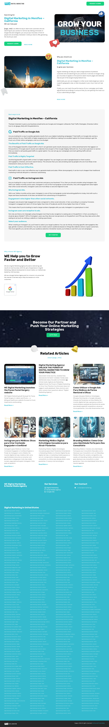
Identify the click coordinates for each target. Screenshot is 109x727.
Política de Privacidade (98, 723)
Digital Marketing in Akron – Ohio (88, 629)
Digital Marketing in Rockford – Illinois (63, 599)
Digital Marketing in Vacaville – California (89, 520)
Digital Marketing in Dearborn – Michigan (38, 537)
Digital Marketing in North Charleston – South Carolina (40, 565)
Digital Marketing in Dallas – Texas (62, 708)
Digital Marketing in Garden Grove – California (38, 619)
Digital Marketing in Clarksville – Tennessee (64, 619)
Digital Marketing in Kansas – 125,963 (89, 574)
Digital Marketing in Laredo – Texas (10, 661)
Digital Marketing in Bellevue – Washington (38, 604)
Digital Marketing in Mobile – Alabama (37, 629)
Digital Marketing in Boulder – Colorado (63, 523)
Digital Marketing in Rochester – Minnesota (64, 567)
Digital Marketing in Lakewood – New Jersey (12, 592)
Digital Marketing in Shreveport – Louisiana (64, 626)
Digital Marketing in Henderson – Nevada (63, 678)
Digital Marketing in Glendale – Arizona (11, 658)
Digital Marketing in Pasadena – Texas (63, 602)
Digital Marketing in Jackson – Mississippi (64, 604)
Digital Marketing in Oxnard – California (11, 641)
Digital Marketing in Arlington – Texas (37, 683)
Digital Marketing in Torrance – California (37, 597)
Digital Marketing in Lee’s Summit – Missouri (39, 520)
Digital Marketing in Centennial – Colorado (64, 533)
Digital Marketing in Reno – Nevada (36, 663)
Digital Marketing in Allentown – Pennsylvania (64, 574)
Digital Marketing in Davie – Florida (10, 525)
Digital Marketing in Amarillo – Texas (88, 639)
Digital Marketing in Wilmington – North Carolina (65, 565)
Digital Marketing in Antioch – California (63, 555)
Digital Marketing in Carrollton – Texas (63, 582)
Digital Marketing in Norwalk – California (11, 510)
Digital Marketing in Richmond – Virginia (37, 653)
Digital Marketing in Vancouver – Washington (38, 631)
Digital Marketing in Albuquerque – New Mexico (90, 693)
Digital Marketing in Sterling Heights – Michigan (91, 582)
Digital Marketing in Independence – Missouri (39, 570)
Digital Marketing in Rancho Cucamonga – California (40, 621)
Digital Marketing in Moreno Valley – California (90, 646)
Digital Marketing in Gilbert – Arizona (88, 663)
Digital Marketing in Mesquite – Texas (37, 599)
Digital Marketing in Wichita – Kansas (63, 683)
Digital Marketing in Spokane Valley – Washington (91, 528)
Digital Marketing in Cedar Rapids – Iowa (89, 587)
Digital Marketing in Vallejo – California (89, 572)
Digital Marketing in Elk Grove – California (63, 624)
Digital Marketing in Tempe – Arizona (88, 626)
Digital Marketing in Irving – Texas (88, 658)
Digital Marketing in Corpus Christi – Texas (90, 676)
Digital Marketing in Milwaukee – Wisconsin (12, 695)
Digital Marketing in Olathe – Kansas (11, 597)
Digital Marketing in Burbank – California (89, 525)
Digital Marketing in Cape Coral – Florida (89, 641)
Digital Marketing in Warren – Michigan (37, 592)
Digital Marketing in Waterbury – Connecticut (12, 552)
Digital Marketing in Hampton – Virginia (89, 589)
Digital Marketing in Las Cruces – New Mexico (90, 547)
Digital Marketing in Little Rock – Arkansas (38, 641)
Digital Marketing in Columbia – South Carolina (39, 589)
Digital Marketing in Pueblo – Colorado (89, 545)
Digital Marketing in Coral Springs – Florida (38, 582)
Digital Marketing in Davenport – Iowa (89, 513)
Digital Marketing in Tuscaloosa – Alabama (38, 510)
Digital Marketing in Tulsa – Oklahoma (11, 686)
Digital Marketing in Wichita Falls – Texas (63, 520)
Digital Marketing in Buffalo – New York (37, 666)
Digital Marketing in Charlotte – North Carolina (90, 703)
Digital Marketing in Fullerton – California (38, 594)
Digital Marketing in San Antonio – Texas (11, 710)
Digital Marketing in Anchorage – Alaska (63, 668)
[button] (79, 28)
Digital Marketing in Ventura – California (89, 540)
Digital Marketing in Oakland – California (63, 686)
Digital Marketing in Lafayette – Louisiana (12, 570)
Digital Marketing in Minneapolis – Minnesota (39, 686)
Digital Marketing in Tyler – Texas (62, 535)
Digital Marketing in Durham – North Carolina (38, 668)
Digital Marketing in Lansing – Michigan (63, 547)
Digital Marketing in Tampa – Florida (88, 681)
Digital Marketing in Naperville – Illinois (89, 602)
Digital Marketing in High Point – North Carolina (13, 555)
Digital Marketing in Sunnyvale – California (12, 609)
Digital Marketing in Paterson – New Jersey (12, 614)
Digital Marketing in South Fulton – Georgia (64, 537)
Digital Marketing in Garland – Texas (62, 656)
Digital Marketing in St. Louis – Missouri (37, 671)
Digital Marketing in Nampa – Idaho (11, 530)
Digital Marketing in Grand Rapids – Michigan (64, 636)
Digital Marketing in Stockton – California (38, 678)
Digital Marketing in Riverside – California (64, 676)
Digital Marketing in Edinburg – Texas (11, 520)
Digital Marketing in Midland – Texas (11, 582)
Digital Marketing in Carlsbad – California (89, 555)
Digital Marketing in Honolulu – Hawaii (89, 678)
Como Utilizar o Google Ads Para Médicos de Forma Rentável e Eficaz (87, 390)
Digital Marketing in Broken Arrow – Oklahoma (13, 560)
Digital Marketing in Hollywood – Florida (89, 607)
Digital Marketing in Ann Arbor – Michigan (89, 567)
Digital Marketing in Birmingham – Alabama (90, 636)
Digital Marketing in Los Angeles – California (38, 713)
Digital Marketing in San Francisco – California (64, 703)
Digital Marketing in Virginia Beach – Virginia (38, 688)
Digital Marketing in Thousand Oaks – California (39, 574)
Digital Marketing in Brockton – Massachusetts (39, 528)
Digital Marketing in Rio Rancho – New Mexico (64, 528)
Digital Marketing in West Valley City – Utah (64, 592)
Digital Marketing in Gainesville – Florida (12, 594)
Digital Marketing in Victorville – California (38, 587)
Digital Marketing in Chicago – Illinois (11, 713)
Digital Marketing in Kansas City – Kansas (38, 609)
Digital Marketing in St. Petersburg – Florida (38, 661)
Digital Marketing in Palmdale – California (12, 616)
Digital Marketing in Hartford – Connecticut (38, 567)
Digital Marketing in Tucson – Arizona (37, 693)
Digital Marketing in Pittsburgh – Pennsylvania (90, 671)
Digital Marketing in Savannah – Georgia (11, 599)
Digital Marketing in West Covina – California (12, 535)
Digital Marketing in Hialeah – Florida (37, 651)
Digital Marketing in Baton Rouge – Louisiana (64, 651)
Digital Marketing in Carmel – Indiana (89, 510)
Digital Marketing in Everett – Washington (38, 542)
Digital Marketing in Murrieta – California (37, 550)
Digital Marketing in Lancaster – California (12, 619)
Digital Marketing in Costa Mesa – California (12, 542)
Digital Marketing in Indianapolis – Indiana (12, 705)
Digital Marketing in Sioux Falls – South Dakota (39, 634)
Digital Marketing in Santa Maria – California (38, 540)
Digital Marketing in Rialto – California (89, 523)
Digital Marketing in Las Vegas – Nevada (63, 698)
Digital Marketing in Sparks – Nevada (63, 540)
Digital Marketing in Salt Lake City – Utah (37, 639)
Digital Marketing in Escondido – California (12, 607)
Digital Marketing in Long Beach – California (12, 688)
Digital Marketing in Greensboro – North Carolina (65, 671)
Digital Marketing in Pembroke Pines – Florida (64, 616)
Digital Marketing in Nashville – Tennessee (64, 700)
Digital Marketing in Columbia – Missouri (12, 579)
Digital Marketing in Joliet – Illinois (88, 604)
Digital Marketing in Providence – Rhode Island (13, 631)
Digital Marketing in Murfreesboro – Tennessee (90, 612)
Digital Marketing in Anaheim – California (12, 681)
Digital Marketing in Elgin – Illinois (36, 552)
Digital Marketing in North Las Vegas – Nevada (13, 666)
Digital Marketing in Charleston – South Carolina (39, 607)
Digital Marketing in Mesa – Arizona (88, 691)
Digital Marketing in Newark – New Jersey (38, 673)
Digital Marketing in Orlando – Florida (11, 676)
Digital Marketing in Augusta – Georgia (63, 639)
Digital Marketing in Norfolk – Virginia (11, 656)
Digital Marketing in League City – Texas (63, 557)
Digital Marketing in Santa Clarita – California (12, 653)
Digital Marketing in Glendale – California (63, 631)
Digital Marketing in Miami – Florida (88, 686)
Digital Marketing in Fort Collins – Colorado (38, 616)
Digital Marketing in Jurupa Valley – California (38, 533)
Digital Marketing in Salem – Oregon (11, 624)
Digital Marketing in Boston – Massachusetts (90, 698)
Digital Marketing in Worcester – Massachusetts (39, 644)
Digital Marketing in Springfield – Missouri (90, 616)
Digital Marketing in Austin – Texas (10, 708)
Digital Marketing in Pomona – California (37, 602)
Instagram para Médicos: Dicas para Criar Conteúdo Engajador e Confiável (20, 443)
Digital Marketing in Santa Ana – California (38, 676)
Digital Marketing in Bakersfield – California (90, 683)
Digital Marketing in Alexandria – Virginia (63, 609)
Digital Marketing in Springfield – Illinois (89, 550)
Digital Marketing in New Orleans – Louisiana (64, 681)
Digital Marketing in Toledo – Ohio (10, 663)
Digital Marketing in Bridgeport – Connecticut (12, 602)
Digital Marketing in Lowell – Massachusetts (64, 552)
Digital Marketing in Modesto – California (89, 649)
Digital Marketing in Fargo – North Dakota (89, 577)
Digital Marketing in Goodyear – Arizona (11, 518)
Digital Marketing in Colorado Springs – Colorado (91, 688)
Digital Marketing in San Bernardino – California (91, 651)
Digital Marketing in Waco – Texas (88, 592)
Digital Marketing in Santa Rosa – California (64, 621)
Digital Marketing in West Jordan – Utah (89, 560)
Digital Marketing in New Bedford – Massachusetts (40, 513)
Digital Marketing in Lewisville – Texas (11, 550)
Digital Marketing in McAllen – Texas (62, 597)
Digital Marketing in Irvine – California (89, 673)
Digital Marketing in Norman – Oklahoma (89, 579)
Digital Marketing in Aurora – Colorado (11, 683)
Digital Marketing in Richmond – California (90, 557)
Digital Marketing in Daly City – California (63, 515)
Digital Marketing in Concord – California (63, 572)
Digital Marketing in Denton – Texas (88, 599)
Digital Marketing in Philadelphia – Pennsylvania (39, 710)
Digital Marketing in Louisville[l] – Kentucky (90, 695)
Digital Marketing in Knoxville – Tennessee (90, 631)
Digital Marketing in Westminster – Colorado (38, 555)
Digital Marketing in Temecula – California (63, 542)
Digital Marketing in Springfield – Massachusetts (91, 609)
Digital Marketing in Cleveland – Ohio (37, 681)
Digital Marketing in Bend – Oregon (36, 518)
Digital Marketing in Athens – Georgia (63, 579)
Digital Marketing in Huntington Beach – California (65, 634)
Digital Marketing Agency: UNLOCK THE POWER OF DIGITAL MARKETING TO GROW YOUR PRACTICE (54, 369)
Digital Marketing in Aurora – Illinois (88, 624)
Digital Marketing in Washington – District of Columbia (14, 700)
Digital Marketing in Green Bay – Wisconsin (90, 533)
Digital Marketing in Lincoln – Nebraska (11, 671)
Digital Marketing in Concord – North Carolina (12, 537)
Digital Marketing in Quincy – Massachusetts (12, 515)
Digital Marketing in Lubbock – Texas (63, 661)
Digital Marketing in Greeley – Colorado (89, 537)
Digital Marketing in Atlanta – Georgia (37, 691)
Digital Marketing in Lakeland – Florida (11, 557)
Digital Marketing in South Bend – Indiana (38, 523)
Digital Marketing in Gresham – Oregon (63, 550)
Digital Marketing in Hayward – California (63, 614)
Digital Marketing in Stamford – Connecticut (64, 587)
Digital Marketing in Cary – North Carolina (89, 621)
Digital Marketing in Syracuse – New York (89, 597)
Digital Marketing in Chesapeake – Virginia (64, 658)
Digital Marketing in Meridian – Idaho (11, 577)
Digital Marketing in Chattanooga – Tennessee (38, 626)
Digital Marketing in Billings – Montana (11, 565)
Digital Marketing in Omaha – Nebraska (11, 691)
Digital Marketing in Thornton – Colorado (63, 594)
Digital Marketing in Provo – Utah (88, 552)
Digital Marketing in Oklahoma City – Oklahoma (90, 700)
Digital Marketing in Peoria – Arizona (11, 634)
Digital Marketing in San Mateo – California (64, 518)
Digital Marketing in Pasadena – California (12, 587)
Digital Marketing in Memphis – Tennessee (64, 695)
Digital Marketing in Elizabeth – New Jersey (90, 584)
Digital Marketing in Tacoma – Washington (12, 651)
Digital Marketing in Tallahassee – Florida (89, 634)
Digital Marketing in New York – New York (63, 713)
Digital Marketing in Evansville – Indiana (63, 560)
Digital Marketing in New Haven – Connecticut (64, 584)
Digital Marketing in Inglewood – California (64, 525)
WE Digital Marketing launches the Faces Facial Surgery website (19, 390)
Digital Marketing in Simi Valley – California (38, 577)
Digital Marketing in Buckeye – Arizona (89, 515)
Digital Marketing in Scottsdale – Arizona (89, 656)
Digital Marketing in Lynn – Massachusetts (12, 513)
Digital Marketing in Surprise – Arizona (11, 604)
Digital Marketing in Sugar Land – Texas (11, 540)
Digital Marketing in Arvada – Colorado (11, 572)
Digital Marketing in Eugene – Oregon (11, 621)
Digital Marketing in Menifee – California (37, 530)
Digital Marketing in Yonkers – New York (89, 644)
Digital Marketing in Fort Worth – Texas (63, 705)
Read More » (8, 405)
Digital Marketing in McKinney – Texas (63, 641)
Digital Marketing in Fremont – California (63, 653)
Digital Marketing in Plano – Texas (88, 668)
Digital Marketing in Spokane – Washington (90, 653)
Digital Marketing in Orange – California (11, 589)
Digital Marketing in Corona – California (37, 614)
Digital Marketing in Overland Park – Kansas (12, 636)
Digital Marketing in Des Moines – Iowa (11, 649)
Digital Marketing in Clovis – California (89, 570)
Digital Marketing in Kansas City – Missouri (64, 691)
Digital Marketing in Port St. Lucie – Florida (64, 649)
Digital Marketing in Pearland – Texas (63, 577)
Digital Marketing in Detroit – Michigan (11, 698)
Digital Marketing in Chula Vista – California (64, 666)
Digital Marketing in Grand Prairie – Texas (38, 636)
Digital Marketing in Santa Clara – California (38, 579)
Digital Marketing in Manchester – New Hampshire (39, 557)
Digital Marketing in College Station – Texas (12, 567)
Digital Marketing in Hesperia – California (63, 513)
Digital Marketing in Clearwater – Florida (11, 562)
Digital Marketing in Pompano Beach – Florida (12, 545)
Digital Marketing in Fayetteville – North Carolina (65, 644)
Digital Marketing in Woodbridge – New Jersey (12, 523)
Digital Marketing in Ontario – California (37, 624)
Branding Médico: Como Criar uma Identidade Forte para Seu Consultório (89, 443)
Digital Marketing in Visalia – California (89, 594)
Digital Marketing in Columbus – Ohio (37, 705)
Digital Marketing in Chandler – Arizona (89, 666)
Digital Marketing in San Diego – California (89, 708)
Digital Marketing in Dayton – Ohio (62, 589)
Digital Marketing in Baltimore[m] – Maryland (38, 695)
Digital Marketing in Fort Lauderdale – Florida (12, 626)
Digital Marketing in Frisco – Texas (36, 646)
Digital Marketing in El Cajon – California (11, 528)
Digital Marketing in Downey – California (37, 545)
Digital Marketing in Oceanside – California (90, 619)
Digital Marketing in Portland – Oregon (37, 698)
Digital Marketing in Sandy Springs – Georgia (38, 535)
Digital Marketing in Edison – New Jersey (89, 535)
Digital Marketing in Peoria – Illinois (62, 545)
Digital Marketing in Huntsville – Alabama (38, 649)
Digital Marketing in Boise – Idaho (36, 656)
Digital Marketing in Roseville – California (63, 607)
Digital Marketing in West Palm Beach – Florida (90, 562)
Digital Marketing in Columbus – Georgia (12, 644)
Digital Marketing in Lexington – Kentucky (12, 678)
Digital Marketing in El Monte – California (12, 533)
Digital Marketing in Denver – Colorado (11, 703)
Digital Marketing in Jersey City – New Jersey (12, 668)
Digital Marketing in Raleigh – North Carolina (64, 688)
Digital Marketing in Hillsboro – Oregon (63, 530)
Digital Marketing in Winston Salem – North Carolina (40, 658)
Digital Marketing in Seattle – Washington (38, 703)
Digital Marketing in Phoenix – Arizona (63, 710)
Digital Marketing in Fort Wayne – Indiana (89, 661)
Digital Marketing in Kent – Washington (11, 584)
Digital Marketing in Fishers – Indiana (37, 515)
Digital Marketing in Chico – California (89, 518)
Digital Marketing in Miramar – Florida (37, 584)
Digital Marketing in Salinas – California (89, 614)
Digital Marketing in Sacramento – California (12, 693)
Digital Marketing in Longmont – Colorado (63, 510)
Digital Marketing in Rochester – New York (12, 646)
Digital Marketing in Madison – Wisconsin (64, 663)
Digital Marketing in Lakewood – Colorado (37, 612)
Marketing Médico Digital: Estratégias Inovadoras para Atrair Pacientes (53, 443)
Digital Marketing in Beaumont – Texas (37, 547)
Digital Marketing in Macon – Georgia (63, 612)
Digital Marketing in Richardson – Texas (37, 560)
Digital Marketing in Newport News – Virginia (12, 629)
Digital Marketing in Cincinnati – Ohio (63, 673)
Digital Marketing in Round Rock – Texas (37, 572)
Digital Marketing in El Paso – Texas (36, 700)
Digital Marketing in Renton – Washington (38, 525)
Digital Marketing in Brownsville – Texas (63, 629)
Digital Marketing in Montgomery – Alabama (12, 639)
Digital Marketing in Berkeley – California (63, 562)
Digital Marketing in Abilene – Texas (11, 574)
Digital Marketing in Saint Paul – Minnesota (12, 673)
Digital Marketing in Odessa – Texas (11, 547)
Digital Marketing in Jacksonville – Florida (89, 705)
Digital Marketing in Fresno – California (63, 693)
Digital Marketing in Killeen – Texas (10, 612)
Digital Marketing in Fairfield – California (89, 565)
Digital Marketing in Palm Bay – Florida (63, 570)
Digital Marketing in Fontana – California (63, 646)
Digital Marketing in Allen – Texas (88, 530)
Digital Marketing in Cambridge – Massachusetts (39, 562)
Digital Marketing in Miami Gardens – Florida (90, 542)
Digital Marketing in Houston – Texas (88, 710)
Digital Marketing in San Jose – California (37, 708)
